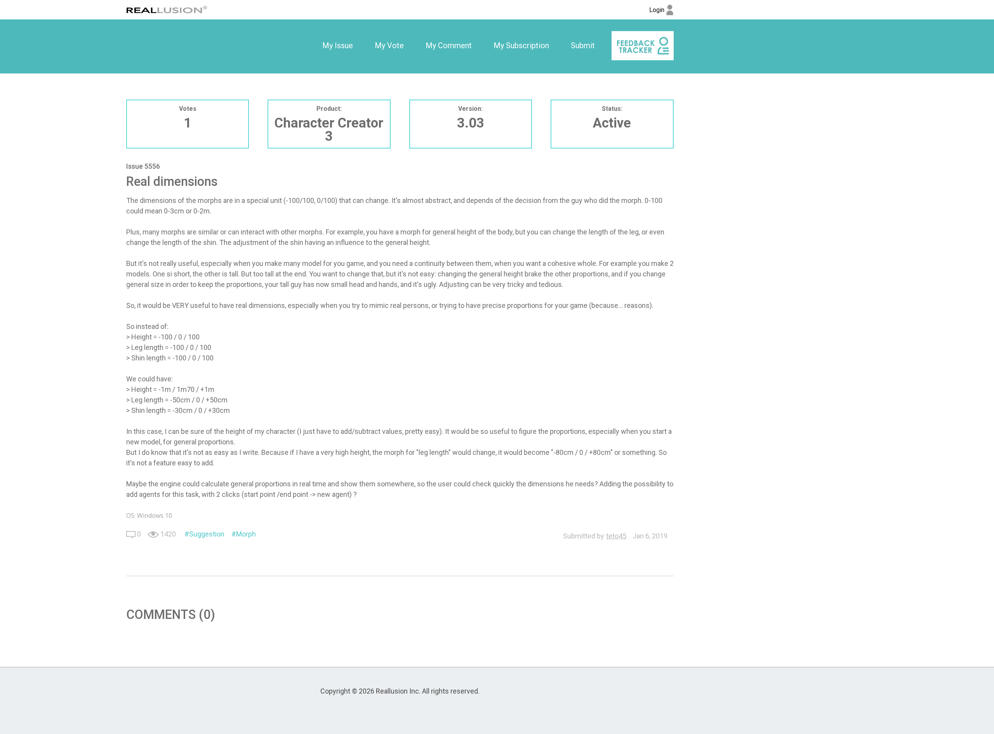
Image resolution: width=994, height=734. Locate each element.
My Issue (337, 45)
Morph (246, 534)
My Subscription (521, 45)
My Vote (389, 45)
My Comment (449, 45)
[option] (337, 46)
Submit (583, 45)
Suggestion (206, 534)
